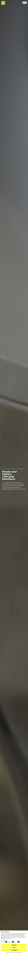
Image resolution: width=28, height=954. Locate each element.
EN (25, 2)
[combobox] (25, 3)
